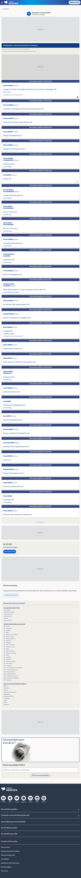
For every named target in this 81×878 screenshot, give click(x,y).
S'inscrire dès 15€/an (11, 595)
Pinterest (44, 802)
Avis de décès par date (9, 828)
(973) (23, 362)
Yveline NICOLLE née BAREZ (8, 255)
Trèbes (14, 89)
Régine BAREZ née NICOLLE (8, 372)
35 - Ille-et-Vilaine (9, 645)
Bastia (5, 290)
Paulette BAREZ (11, 314)
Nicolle (6, 690)
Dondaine (6, 688)
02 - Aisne (6, 626)
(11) (10, 89)
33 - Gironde (7, 640)
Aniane (14, 392)
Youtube (17, 802)
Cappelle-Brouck (20, 304)
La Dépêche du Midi (8, 333)
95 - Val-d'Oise (8, 663)
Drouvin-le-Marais (9, 433)
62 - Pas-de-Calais (9, 651)
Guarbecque (7, 260)
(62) (30, 122)
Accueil (6, 9)
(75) (42, 109)
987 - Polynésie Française (11, 676)
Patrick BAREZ (10, 85)
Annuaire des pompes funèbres (10, 851)
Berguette (15, 135)
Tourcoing (6, 243)
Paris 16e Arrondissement (11, 486)
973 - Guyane (7, 665)
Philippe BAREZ (11, 469)
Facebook (3, 802)
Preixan (5, 460)
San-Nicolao (7, 304)
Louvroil (5, 195)
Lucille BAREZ (10, 388)
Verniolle (6, 331)
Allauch (5, 179)
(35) (55, 89)
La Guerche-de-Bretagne (45, 89)
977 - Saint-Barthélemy (11, 669)
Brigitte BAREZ (11, 429)
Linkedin (30, 802)
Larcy (5, 702)
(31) (21, 349)
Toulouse (16, 349)
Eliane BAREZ (7, 496)
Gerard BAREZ (10, 132)
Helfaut (5, 135)
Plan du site (4, 871)
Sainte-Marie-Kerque (22, 122)
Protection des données (8, 855)
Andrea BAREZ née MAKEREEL (11, 159)
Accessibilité (5, 859)
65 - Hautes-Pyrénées (10, 653)
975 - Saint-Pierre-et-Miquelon (13, 667)
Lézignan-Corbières (26, 89)
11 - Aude (6, 632)
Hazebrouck (18, 149)
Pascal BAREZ (10, 456)
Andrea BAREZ (10, 118)
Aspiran (5, 392)
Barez (5, 686)
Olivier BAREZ (10, 145)
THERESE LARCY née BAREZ (9, 285)
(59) (12, 122)
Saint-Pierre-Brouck (21, 514)
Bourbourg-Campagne (19, 318)
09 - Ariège (7, 630)
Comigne (6, 89)
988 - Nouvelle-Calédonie (11, 678)
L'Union (6, 618)
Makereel (6, 704)
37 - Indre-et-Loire (9, 647)
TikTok (10, 802)
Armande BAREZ (11, 443)
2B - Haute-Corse (9, 636)
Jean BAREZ (7, 401)
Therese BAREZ (11, 300)
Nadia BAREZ (10, 483)
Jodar (5, 700)
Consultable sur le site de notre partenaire (13, 94)
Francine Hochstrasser (10, 692)
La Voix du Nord (7, 166)
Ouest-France (7, 92)
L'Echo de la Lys (7, 214)
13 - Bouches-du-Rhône (10, 634)
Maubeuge (15, 195)
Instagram (23, 802)
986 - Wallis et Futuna (10, 674)
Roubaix (16, 243)
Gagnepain (7, 694)
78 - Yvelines (7, 657)
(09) (11, 331)
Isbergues (6, 149)
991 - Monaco (7, 680)
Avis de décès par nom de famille (13, 822)
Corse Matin (15, 292)
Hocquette (7, 698)
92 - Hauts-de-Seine (10, 661)
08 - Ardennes (8, 628)
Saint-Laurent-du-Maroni (12, 362)
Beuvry (5, 274)
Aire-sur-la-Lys (8, 212)
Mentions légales (6, 867)
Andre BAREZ (10, 345)
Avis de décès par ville (9, 834)
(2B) (9, 290)
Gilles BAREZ (10, 358)
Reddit (37, 802)
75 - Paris (6, 655)
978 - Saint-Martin (9, 671)
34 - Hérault (7, 642)
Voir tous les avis (9, 551)
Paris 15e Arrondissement (32, 109)
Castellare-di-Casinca (18, 290)
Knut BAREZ (9, 175)
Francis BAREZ (10, 239)
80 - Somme (7, 659)
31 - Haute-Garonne (9, 638)
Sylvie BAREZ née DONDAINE (8, 207)
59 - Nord (6, 649)
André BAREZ (10, 327)
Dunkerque (7, 122)
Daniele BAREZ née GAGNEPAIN (11, 190)
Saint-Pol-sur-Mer (36, 290)
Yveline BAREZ (10, 271)
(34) (10, 392)
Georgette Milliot (8, 696)
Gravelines (29, 362)
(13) (10, 179)
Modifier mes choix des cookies (10, 863)
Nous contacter (5, 847)
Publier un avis (74, 2)
